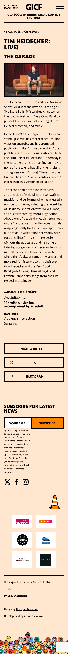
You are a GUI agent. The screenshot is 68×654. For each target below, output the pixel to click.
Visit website (31, 349)
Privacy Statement (15, 596)
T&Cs (7, 589)
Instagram (35, 377)
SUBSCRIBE (47, 423)
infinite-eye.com (34, 616)
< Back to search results (21, 31)
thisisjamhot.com (27, 609)
